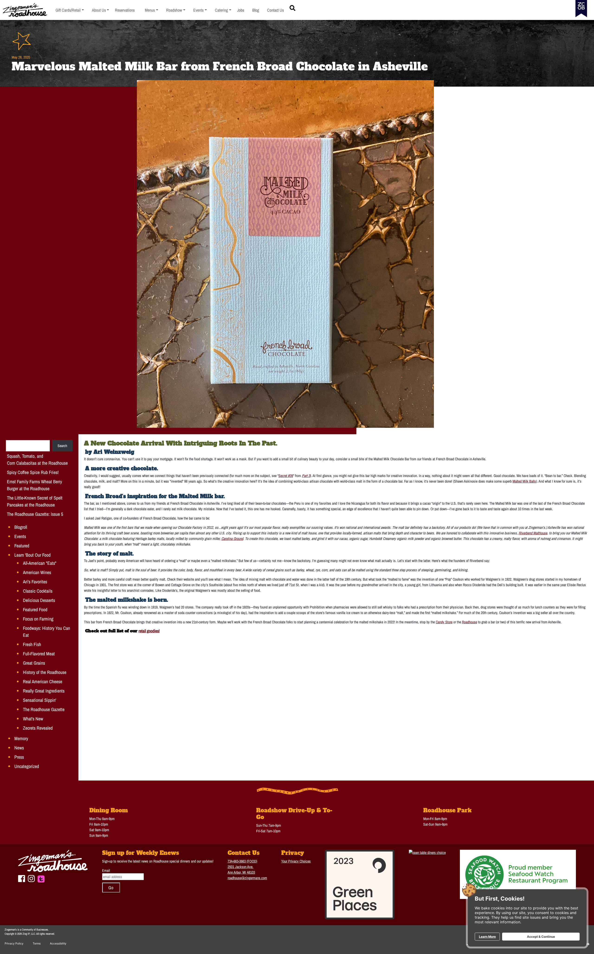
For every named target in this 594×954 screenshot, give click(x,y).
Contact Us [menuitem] (275, 10)
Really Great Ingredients (44, 691)
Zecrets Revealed (38, 728)
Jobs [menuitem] (240, 10)
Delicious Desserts (39, 600)
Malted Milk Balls (524, 481)
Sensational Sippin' (39, 700)
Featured (21, 545)
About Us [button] (100, 10)
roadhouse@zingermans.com (247, 877)
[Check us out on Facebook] (21, 878)
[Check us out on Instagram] (31, 878)
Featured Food (35, 609)
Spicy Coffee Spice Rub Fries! (33, 472)
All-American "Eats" (39, 563)
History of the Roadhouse (44, 672)
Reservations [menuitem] (125, 10)
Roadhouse (469, 621)
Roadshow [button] (176, 10)
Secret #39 (285, 475)
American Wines (37, 572)
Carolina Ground (232, 538)
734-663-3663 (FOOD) (242, 861)
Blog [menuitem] (255, 10)
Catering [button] (223, 10)
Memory (21, 738)
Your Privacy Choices (296, 861)
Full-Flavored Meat (39, 653)
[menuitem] (69, 10)
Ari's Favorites (35, 581)
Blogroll (20, 527)
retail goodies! (149, 631)
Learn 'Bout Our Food (32, 555)
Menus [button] (151, 10)
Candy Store (444, 621)
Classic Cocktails (37, 591)
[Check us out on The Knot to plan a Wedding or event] (41, 878)
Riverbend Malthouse (533, 533)
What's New (33, 719)
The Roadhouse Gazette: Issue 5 (35, 514)
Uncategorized (26, 766)
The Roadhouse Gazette (44, 709)
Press (19, 757)
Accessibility (58, 943)
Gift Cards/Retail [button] (68, 10)
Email (106, 870)
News (19, 748)
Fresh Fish (32, 644)
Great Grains (34, 663)
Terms (37, 943)
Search (62, 445)
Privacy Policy (14, 943)
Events (20, 536)
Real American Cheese (42, 681)
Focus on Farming (38, 619)
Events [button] (200, 10)
